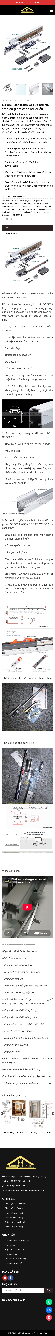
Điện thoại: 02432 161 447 (17, 1185)
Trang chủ (6, 100)
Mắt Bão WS (41, 1333)
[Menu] (4, 10)
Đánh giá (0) (11, 233)
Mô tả (8, 228)
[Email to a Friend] (11, 219)
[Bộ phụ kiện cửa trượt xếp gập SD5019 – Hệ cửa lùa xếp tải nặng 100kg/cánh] (14, 1114)
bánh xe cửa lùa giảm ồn (16, 201)
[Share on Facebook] (4, 219)
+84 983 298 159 (17, 1181)
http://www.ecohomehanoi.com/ (32, 1083)
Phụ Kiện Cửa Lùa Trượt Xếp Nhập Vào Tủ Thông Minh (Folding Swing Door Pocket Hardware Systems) (41, 1132)
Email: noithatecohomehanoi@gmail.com (24, 1190)
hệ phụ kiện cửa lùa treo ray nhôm (26, 206)
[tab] (27, 227)
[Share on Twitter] (7, 219)
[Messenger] (49, 1317)
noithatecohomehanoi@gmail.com (30, 1076)
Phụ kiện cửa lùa (22, 100)
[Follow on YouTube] (38, 3)
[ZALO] (49, 1310)
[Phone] (49, 1302)
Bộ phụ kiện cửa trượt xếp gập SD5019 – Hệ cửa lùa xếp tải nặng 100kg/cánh (14, 1132)
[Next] (49, 51)
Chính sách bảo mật (14, 1208)
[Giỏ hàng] (51, 10)
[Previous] (6, 51)
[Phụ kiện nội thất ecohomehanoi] (27, 10)
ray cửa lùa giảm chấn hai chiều (32, 212)
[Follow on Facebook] (35, 3)
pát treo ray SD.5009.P (28, 209)
